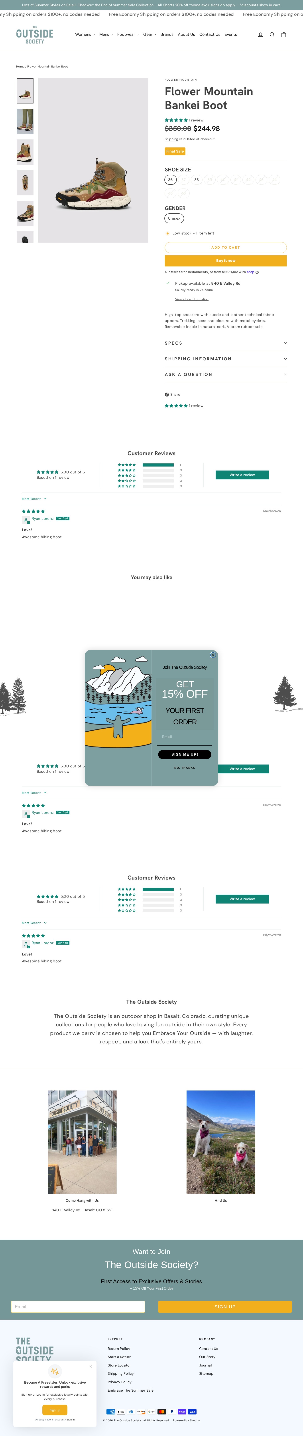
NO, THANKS (184, 767)
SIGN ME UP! (184, 754)
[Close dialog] (213, 655)
